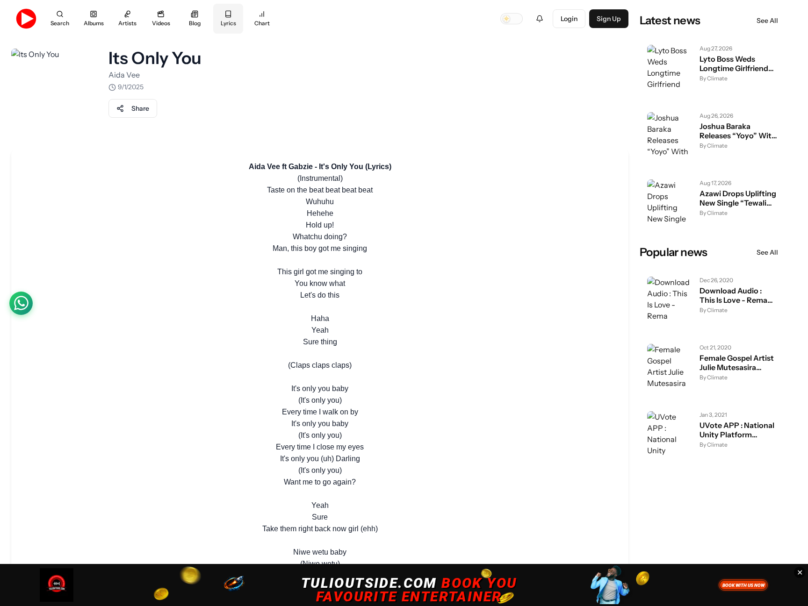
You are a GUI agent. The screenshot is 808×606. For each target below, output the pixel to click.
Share (140, 108)
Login (569, 18)
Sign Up (609, 18)
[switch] (511, 18)
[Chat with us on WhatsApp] (21, 303)
